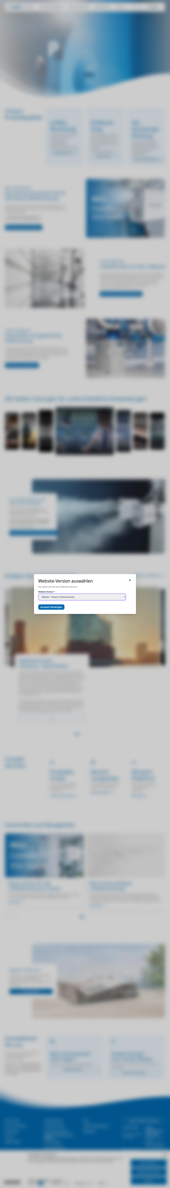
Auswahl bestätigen (51, 607)
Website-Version (46, 591)
